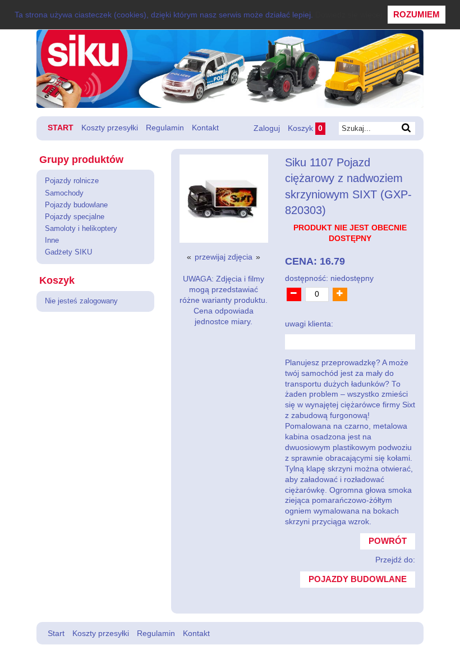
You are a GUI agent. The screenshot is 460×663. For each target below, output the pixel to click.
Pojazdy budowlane (76, 205)
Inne (52, 240)
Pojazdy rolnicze (72, 181)
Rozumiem (416, 14)
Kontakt (205, 127)
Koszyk (305, 128)
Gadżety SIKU (68, 252)
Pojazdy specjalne (74, 217)
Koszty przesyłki (109, 127)
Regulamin (165, 127)
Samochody (64, 193)
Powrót (388, 541)
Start (60, 127)
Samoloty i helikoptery (81, 229)
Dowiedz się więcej (348, 14)
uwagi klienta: (309, 324)
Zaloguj (267, 128)
